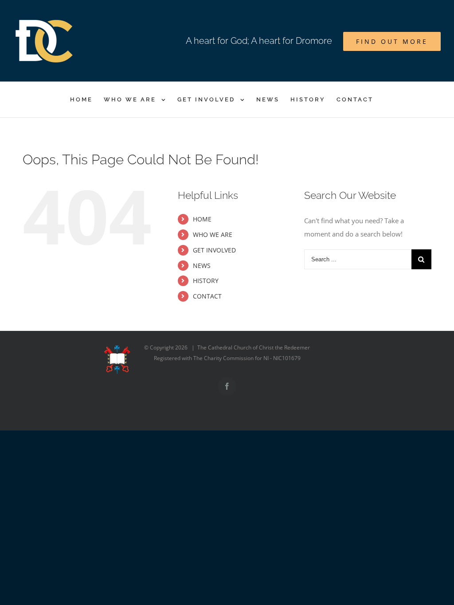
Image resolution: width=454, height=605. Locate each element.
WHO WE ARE (212, 234)
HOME (202, 219)
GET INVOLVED (214, 250)
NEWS (202, 265)
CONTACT (207, 296)
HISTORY (206, 280)
